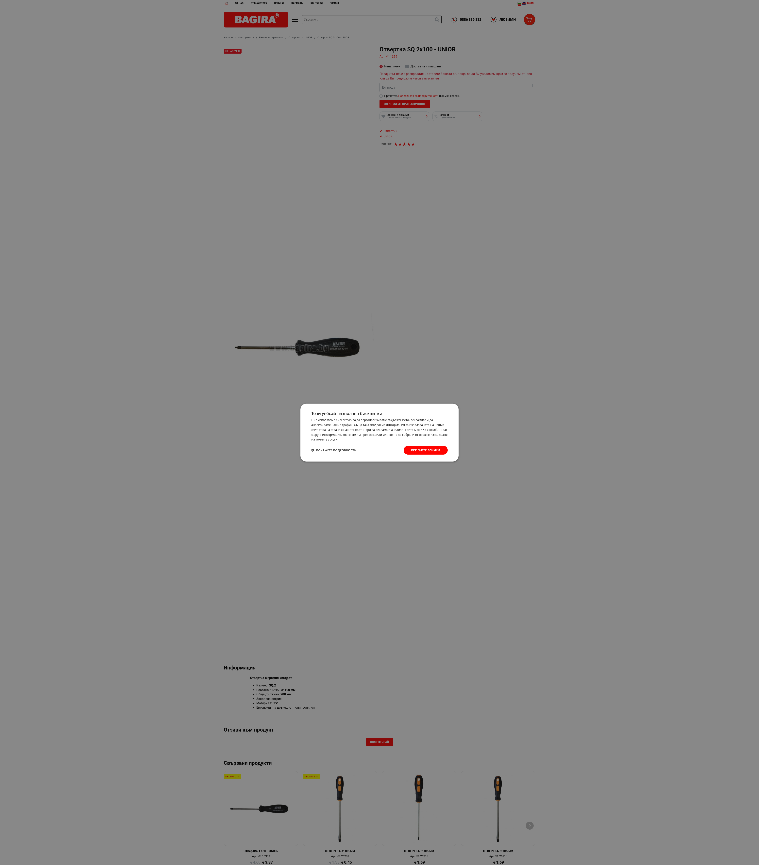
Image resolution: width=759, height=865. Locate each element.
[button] (334, 450)
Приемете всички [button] (425, 450)
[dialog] (379, 432)
